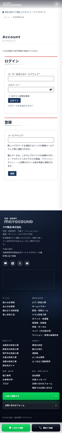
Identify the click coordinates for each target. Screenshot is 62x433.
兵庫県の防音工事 (11, 345)
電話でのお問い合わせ (42, 387)
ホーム (6, 17)
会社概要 (36, 375)
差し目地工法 (9, 314)
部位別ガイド (9, 365)
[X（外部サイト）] (20, 263)
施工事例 (7, 375)
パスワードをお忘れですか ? (20, 105)
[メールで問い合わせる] (27, 263)
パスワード (14, 85)
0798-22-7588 (9, 256)
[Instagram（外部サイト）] (13, 263)
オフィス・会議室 (40, 318)
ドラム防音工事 (39, 314)
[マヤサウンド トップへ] (18, 220)
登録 (12, 173)
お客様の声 (8, 379)
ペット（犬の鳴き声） (42, 330)
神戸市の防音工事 (11, 353)
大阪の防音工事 (10, 357)
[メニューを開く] (57, 4)
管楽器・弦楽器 (39, 322)
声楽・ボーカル (39, 326)
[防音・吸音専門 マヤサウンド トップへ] (12, 4)
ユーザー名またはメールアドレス (25, 74)
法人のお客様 (9, 306)
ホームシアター (39, 306)
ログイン (14, 100)
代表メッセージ (39, 379)
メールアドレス (17, 135)
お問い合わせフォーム (42, 383)
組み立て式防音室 (11, 310)
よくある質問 (38, 357)
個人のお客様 (9, 302)
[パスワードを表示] (50, 89)
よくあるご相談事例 (41, 361)
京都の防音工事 (10, 361)
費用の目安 (37, 345)
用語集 (35, 353)
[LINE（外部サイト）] (5, 263)
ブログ (6, 383)
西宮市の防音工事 (11, 349)
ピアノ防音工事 (39, 302)
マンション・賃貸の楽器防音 (45, 335)
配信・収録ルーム (40, 310)
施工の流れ (37, 349)
